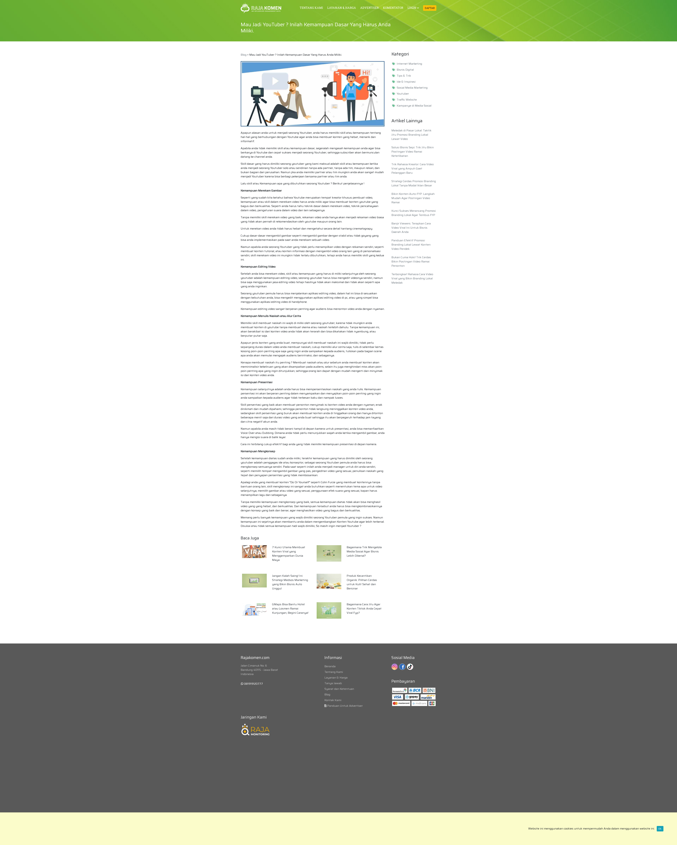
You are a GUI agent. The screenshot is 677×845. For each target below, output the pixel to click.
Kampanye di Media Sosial (414, 106)
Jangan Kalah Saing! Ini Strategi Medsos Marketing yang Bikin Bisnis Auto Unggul (290, 582)
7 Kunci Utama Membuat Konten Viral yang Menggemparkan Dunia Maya (288, 553)
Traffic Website (407, 100)
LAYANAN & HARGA (341, 8)
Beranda (330, 666)
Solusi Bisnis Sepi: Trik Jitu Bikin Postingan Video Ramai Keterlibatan (412, 151)
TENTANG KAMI (311, 8)
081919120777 (253, 684)
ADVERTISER (369, 8)
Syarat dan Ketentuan (339, 689)
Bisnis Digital (405, 70)
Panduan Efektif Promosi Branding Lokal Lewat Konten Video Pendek (411, 244)
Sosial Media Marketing (412, 88)
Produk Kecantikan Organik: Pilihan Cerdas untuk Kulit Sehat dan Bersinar (362, 582)
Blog (243, 54)
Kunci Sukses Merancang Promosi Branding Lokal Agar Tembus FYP (413, 213)
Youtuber (403, 94)
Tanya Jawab (333, 683)
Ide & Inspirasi (406, 82)
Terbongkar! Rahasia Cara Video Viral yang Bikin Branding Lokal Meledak (412, 278)
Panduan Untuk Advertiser (345, 706)
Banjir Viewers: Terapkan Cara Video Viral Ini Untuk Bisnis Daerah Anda (411, 227)
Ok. (660, 829)
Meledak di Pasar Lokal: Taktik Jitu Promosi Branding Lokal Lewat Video (411, 134)
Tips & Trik (404, 76)
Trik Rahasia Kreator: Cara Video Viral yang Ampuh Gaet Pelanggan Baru (412, 168)
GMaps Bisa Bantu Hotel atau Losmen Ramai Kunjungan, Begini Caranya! (290, 608)
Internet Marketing (409, 64)
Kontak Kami (332, 700)
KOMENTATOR (393, 8)
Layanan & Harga (335, 677)
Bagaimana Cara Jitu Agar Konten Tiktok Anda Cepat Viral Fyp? (364, 608)
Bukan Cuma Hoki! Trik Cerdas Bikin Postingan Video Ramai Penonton (411, 261)
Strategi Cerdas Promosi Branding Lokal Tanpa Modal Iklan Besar (413, 183)
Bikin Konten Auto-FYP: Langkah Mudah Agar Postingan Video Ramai (413, 198)
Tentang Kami (333, 672)
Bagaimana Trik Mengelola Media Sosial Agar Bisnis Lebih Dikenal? (364, 551)
